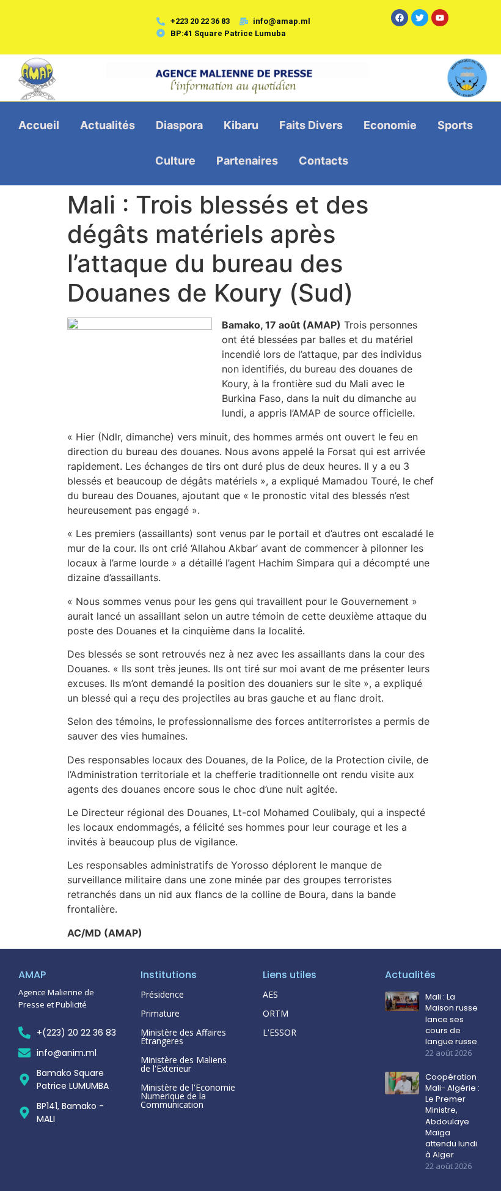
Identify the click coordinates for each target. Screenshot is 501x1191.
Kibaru (241, 125)
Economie (390, 125)
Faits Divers (311, 125)
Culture (175, 160)
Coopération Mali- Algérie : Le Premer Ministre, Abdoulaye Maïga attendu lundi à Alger (452, 1116)
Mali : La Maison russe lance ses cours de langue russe (451, 1019)
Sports (455, 125)
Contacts (323, 160)
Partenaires (247, 160)
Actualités (107, 125)
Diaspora (179, 125)
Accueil (38, 125)
